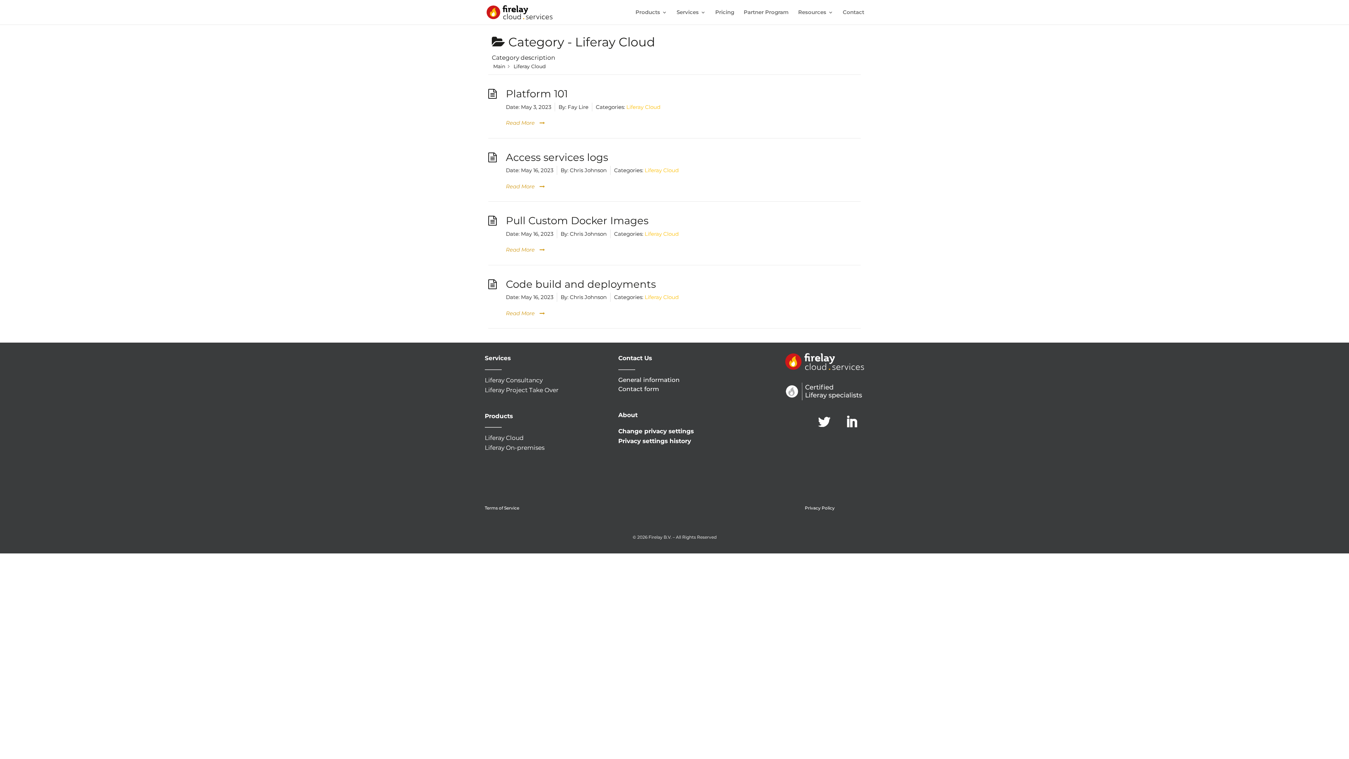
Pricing (724, 12)
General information (649, 379)
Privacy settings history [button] (654, 441)
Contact (853, 12)
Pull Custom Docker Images (577, 220)
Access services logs (557, 157)
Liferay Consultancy (514, 380)
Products (648, 12)
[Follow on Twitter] (824, 422)
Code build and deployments (581, 284)
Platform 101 (537, 93)
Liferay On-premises (515, 447)
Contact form (638, 389)
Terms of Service (502, 508)
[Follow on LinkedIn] (852, 422)
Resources (812, 12)
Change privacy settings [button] (656, 431)
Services (688, 12)
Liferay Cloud (643, 107)
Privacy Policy (820, 508)
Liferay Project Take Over (522, 390)
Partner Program (766, 12)
